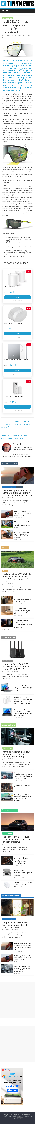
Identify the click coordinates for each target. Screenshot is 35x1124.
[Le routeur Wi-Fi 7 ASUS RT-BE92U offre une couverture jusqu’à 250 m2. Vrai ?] (17, 641)
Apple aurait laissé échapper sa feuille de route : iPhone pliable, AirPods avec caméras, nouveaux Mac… (23, 969)
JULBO (5, 37)
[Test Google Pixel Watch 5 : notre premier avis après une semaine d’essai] (7, 511)
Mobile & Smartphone (9, 487)
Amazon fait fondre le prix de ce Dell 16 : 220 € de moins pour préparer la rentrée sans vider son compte (23, 712)
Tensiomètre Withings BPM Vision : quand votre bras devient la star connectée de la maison (23, 873)
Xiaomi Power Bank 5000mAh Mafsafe (16, 360)
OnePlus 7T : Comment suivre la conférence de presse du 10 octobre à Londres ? (16, 424)
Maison (5, 571)
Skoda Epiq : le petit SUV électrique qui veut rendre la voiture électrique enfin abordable (22, 797)
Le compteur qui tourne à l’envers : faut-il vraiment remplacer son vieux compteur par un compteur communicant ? (23, 624)
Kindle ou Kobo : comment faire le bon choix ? (22, 786)
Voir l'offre (17, 297)
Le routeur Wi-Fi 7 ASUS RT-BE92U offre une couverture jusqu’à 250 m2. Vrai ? (15, 666)
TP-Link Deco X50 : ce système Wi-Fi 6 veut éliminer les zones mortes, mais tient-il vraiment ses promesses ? (23, 700)
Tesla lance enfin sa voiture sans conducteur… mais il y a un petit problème (16, 839)
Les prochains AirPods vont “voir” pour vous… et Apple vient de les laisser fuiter (15, 925)
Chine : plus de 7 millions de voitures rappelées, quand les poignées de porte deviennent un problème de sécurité (23, 775)
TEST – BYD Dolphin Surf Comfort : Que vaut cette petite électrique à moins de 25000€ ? (22, 535)
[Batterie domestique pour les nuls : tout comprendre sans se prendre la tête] (7, 597)
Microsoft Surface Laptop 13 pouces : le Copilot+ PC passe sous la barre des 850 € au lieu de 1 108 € (23, 688)
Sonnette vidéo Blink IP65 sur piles (14, 396)
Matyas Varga (17, 497)
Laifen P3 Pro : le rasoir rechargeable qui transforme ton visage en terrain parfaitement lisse (22, 860)
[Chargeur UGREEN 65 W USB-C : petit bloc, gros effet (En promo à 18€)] (7, 881)
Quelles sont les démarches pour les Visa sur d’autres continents (15, 436)
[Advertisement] (17, 1000)
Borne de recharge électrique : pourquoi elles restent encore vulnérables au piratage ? (17, 754)
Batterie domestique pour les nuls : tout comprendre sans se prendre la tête (23, 599)
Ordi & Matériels (7, 661)
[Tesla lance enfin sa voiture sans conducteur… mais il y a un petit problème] (17, 814)
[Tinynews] (3, 11)
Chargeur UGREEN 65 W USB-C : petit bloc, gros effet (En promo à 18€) (23, 884)
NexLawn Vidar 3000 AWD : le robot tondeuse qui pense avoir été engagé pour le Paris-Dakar (17, 578)
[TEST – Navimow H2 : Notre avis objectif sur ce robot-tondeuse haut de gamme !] (7, 521)
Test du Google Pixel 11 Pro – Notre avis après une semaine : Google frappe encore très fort (17, 493)
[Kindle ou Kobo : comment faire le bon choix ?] (7, 784)
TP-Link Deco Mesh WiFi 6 (12, 286)
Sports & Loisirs (7, 18)
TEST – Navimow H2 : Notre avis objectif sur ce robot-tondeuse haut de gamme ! (22, 523)
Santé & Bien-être (8, 833)
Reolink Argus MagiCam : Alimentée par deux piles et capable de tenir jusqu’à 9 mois (22, 611)
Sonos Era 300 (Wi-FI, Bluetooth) (14, 323)
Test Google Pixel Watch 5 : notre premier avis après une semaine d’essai (22, 513)
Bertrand (19, 35)
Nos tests (19, 487)
